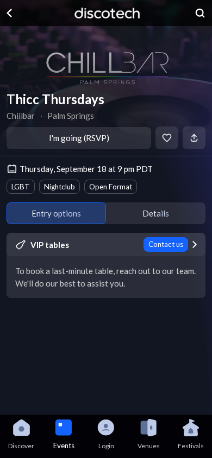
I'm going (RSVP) (79, 138)
